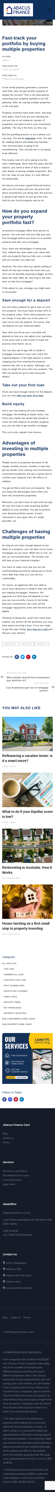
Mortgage (26, 644)
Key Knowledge (11, 878)
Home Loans (9, 766)
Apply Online (9, 1184)
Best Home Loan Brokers (15, 1171)
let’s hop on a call (37, 629)
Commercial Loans (12, 1180)
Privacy (6, 1142)
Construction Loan (15, 980)
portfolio (42, 644)
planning (30, 138)
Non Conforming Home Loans (18, 1019)
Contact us (8, 1138)
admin (5, 60)
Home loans (10, 644)
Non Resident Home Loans (17, 1024)
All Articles (9, 964)
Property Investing (13, 79)
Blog (5, 1133)
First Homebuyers (14, 986)
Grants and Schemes (16, 991)
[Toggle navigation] (43, 10)
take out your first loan (30, 395)
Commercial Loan (14, 975)
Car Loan (9, 969)
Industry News (12, 1002)
